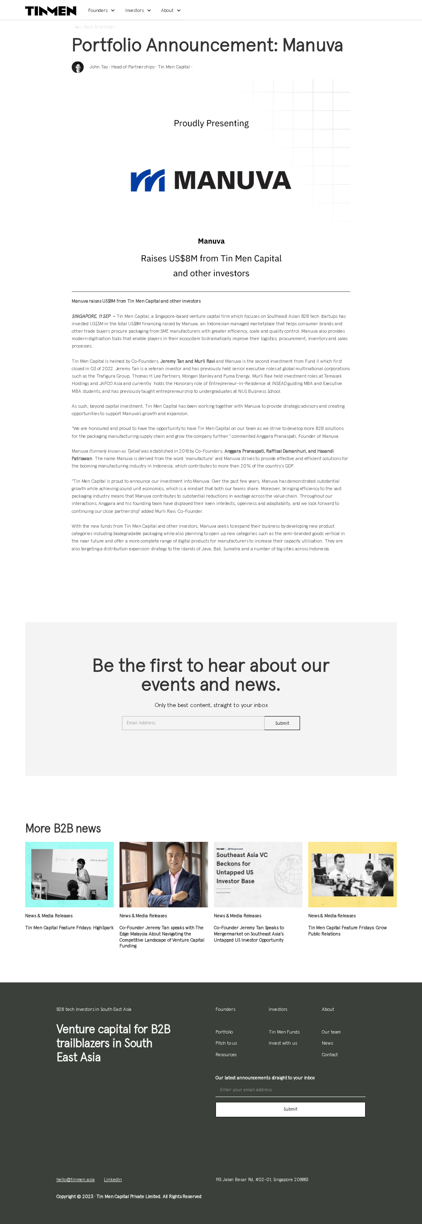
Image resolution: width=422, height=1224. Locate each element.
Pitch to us (226, 1043)
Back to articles (99, 27)
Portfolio (224, 1032)
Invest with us (283, 1043)
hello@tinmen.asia (75, 1179)
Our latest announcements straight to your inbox (265, 1078)
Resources (226, 1054)
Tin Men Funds (284, 1032)
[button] (101, 10)
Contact (330, 1054)
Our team (331, 1032)
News (327, 1043)
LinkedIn (113, 1179)
